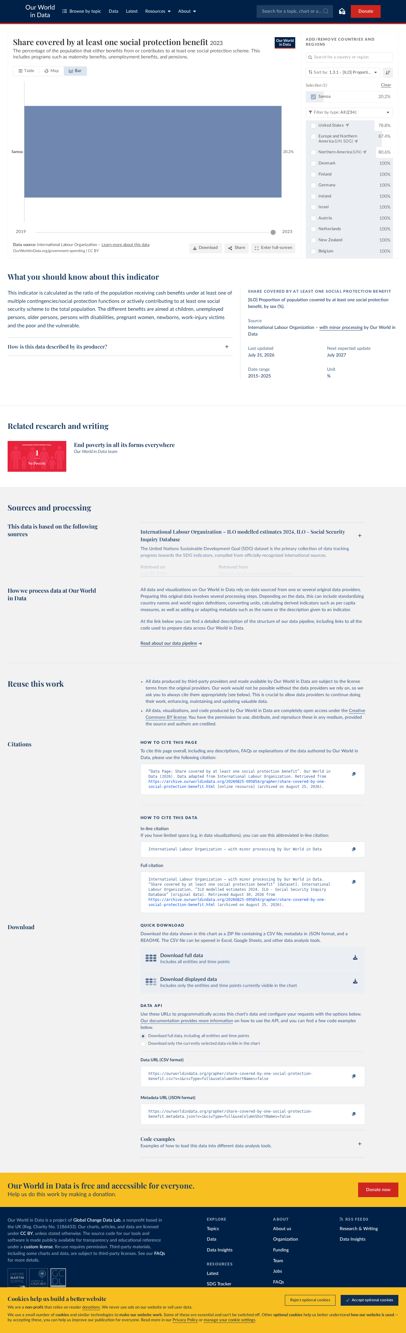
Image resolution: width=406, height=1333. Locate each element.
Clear (386, 85)
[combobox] (295, 11)
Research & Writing (359, 1229)
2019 (21, 232)
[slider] (273, 232)
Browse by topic (85, 11)
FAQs (159, 1253)
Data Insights (219, 1250)
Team (278, 1261)
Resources (155, 11)
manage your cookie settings (229, 1320)
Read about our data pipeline (169, 643)
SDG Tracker (219, 1284)
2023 (287, 232)
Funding (281, 1250)
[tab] (26, 71)
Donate (365, 11)
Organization (285, 1239)
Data (113, 11)
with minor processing (341, 327)
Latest (132, 11)
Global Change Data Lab (97, 1220)
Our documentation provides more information (187, 1021)
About (184, 11)
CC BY (93, 251)
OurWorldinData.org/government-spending (49, 251)
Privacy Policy (185, 1320)
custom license (38, 1247)
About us (282, 1229)
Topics (213, 1229)
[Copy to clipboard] (347, 774)
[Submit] (325, 11)
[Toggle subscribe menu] (342, 11)
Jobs (277, 1271)
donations (91, 1307)
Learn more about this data (125, 245)
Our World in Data (40, 11)
